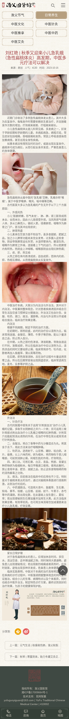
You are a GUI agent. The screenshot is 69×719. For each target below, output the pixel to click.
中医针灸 (51, 24)
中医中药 (51, 33)
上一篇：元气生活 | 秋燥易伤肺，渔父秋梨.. (35, 645)
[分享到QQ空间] (18, 631)
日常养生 (51, 15)
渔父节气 (17, 15)
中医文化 (17, 24)
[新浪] (26, 631)
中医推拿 (17, 33)
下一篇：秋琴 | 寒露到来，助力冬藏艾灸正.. (35, 656)
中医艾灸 (17, 42)
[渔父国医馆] (34, 5)
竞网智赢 (41, 696)
